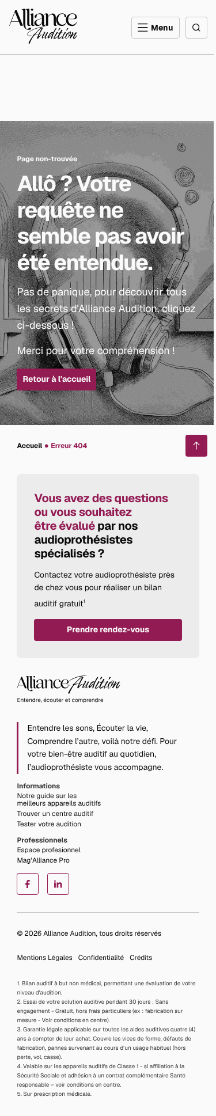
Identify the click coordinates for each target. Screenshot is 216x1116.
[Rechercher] (196, 28)
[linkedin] (58, 884)
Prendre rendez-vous (108, 630)
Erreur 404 (69, 445)
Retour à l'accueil (56, 379)
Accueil (29, 445)
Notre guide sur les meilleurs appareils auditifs (59, 799)
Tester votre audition (49, 824)
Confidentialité (101, 957)
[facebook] (28, 884)
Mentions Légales (44, 957)
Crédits (141, 957)
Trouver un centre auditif (55, 813)
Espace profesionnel (49, 850)
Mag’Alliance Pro (43, 860)
